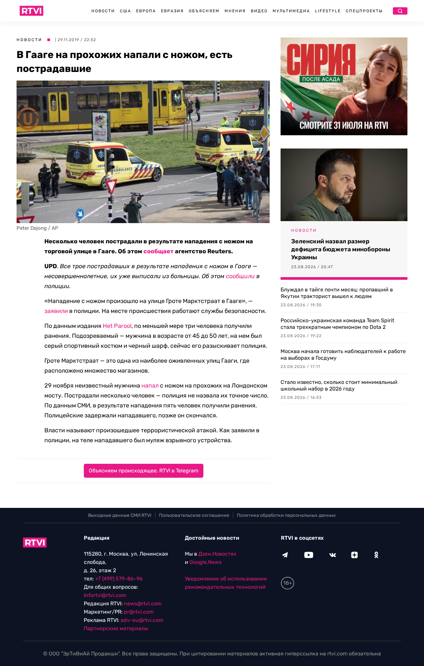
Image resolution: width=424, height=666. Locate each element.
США (125, 11)
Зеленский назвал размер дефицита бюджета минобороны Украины (340, 249)
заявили (56, 311)
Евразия (172, 11)
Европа (146, 11)
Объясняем (204, 11)
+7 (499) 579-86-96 (119, 578)
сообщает (158, 251)
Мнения (235, 11)
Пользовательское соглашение (194, 515)
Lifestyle (328, 11)
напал (150, 385)
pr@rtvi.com (139, 612)
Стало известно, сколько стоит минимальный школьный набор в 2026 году (339, 385)
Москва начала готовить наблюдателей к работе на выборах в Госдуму (343, 354)
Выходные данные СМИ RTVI (119, 515)
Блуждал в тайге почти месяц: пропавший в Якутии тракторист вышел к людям (337, 292)
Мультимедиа (291, 11)
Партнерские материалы (116, 628)
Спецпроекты (364, 11)
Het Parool (117, 326)
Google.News (205, 562)
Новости (103, 11)
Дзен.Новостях (217, 554)
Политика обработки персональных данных (286, 515)
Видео (259, 11)
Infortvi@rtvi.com (105, 595)
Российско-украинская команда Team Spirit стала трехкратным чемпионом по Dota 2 (337, 323)
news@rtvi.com (143, 603)
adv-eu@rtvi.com (142, 620)
